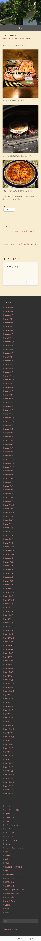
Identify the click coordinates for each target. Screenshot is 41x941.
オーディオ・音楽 (12, 810)
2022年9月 (9, 471)
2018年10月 (9, 646)
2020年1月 (9, 589)
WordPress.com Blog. (10, 930)
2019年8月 (9, 608)
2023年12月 (9, 418)
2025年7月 (9, 353)
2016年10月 (9, 737)
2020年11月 (9, 551)
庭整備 (7, 905)
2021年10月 (9, 513)
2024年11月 (9, 380)
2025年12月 (9, 338)
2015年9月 (9, 786)
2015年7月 (9, 794)
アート (7, 806)
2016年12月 (9, 729)
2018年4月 (9, 668)
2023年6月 (9, 437)
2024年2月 (9, 410)
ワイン (7, 844)
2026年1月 (9, 334)
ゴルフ (7, 821)
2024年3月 (9, 406)
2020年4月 (9, 577)
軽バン (7, 871)
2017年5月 (9, 710)
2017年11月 (9, 687)
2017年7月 (9, 703)
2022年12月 (9, 459)
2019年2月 (9, 630)
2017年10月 (9, 691)
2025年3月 (9, 368)
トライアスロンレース (13, 825)
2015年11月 (9, 778)
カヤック (8, 814)
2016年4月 (9, 759)
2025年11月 (9, 342)
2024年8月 (9, 387)
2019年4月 (9, 623)
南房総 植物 (9, 886)
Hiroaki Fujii (30, 38)
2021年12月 (9, 505)
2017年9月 (9, 695)
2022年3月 (9, 494)
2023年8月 (9, 429)
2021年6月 (9, 528)
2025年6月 (9, 357)
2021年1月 (9, 543)
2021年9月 (9, 516)
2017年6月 (9, 706)
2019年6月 (9, 615)
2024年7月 (9, 391)
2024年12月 (9, 376)
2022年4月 (9, 490)
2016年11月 (9, 733)
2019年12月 (9, 592)
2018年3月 (9, 672)
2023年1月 (9, 456)
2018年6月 (9, 661)
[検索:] (20, 921)
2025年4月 (9, 365)
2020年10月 (9, 554)
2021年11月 (9, 509)
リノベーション (11, 840)
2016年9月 (9, 741)
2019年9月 (9, 604)
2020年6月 (9, 570)
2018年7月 (9, 657)
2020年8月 (9, 562)
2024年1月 (9, 414)
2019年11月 (9, 596)
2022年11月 (9, 463)
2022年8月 (9, 475)
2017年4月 (9, 714)
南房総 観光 (9, 882)
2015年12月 (9, 775)
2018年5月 (9, 665)
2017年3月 (9, 718)
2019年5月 (9, 619)
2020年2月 (9, 585)
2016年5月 (9, 756)
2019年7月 (9, 611)
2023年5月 (9, 440)
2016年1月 (9, 771)
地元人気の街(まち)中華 (28, 244)
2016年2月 (9, 767)
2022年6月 (9, 482)
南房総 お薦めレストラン (15, 890)
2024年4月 (9, 403)
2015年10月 (9, 782)
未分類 (7, 912)
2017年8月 (9, 699)
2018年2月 (9, 676)
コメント (31, 282)
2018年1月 (9, 680)
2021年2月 (9, 539)
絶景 (7, 859)
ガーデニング (10, 818)
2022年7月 (9, 478)
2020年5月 (9, 573)
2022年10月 (9, 467)
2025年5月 (9, 361)
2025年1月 (9, 372)
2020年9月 (9, 558)
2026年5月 (9, 319)
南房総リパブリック (12, 893)
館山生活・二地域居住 (20, 231)
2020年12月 (9, 547)
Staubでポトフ (10, 244)
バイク (7, 829)
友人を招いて (10, 901)
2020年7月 (9, 566)
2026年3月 (9, 327)
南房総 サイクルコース (14, 878)
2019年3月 (9, 627)
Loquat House (20, 6)
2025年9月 (9, 349)
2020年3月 (9, 581)
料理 (32, 231)
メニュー (20, 28)
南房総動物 (9, 897)
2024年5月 (9, 399)
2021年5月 (9, 532)
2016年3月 (9, 763)
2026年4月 (9, 323)
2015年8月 (9, 790)
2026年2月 (9, 330)
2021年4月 (9, 535)
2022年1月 (9, 501)
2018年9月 (9, 649)
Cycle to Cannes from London (16, 848)
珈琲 (7, 852)
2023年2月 (9, 452)
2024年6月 (9, 395)
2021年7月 (9, 524)
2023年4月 (9, 444)
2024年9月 (9, 384)
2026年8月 (9, 308)
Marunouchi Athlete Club (14, 874)
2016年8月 (9, 744)
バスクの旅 (9, 833)
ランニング (9, 837)
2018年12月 (9, 638)
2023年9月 (9, 425)
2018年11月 (9, 642)
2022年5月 (9, 486)
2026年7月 (9, 311)
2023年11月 (9, 421)
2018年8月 (9, 653)
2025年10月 (9, 346)
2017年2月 (9, 722)
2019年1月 (9, 634)
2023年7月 (9, 433)
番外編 (7, 855)
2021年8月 (9, 520)
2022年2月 (9, 497)
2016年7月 (9, 748)
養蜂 (7, 863)
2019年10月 (9, 600)
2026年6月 (9, 315)
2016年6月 (9, 752)
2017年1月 (9, 725)
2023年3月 (9, 448)
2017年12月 (9, 684)
